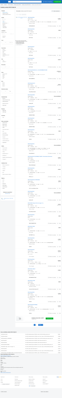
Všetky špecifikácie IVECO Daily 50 (6, 355)
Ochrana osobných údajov (18, 380)
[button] (58, 26)
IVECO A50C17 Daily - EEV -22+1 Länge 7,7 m (8, 346)
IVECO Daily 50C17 (31, 46)
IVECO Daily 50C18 (31, 17)
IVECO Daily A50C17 (31, 94)
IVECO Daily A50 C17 (31, 83)
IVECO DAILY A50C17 (4, 336)
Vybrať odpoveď (19, 44)
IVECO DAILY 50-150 (31, 280)
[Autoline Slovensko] (4, 1)
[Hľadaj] (13, 1)
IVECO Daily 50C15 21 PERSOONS (34, 179)
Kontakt (2, 382)
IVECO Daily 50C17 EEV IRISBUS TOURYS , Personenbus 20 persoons (40, 156)
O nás (1, 379)
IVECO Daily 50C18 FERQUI (32, 304)
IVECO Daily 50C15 (31, 214)
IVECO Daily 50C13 (31, 129)
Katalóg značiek (17, 385)
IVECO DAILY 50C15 (31, 226)
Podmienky (16, 379)
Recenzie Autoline (17, 383)
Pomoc (2, 380)
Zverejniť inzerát (49, 318)
